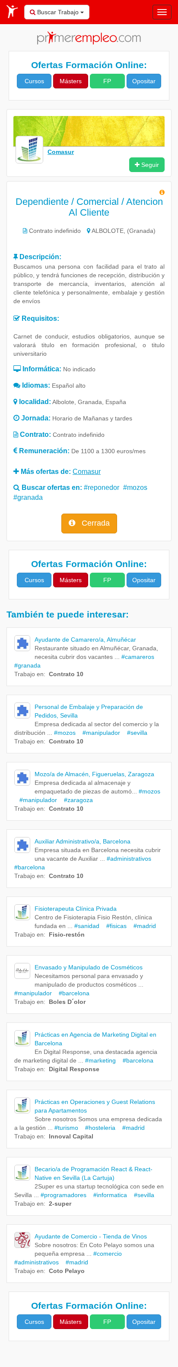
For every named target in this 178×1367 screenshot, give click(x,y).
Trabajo (24, 674)
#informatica (107, 1194)
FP (107, 81)
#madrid (142, 925)
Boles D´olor (67, 1001)
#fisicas (114, 925)
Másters (71, 81)
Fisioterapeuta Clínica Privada (76, 908)
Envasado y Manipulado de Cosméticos (89, 967)
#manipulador (98, 732)
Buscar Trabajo (57, 12)
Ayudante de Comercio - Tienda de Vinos (91, 1236)
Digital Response (74, 1069)
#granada (28, 497)
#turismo (66, 1127)
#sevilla (134, 732)
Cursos (34, 81)
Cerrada (94, 523)
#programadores (63, 1194)
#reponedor (101, 487)
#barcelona (71, 993)
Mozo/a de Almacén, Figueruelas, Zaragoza (94, 774)
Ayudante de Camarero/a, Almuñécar (85, 639)
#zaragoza (76, 799)
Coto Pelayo (67, 1270)
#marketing (100, 1060)
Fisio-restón (67, 934)
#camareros (137, 656)
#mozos (135, 487)
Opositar (144, 81)
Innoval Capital (71, 1136)
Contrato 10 (66, 674)
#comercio (107, 1253)
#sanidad (86, 925)
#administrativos (129, 858)
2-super (60, 1203)
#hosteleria (97, 1127)
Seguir (149, 164)
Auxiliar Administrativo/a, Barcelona (82, 841)
